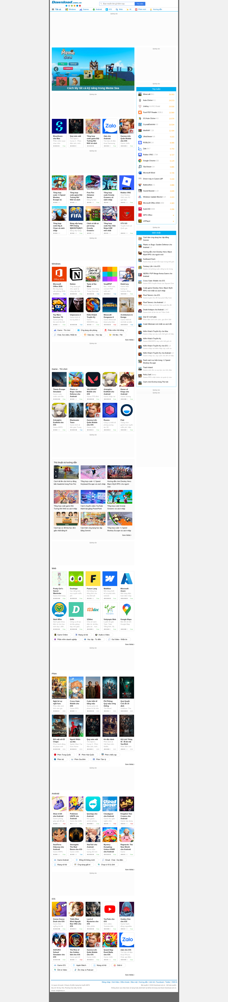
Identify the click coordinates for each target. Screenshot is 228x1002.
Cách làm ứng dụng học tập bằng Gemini (156, 238)
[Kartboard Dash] (140, 260)
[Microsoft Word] (140, 172)
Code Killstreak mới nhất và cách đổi (157, 324)
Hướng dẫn (143, 982)
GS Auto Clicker (150, 118)
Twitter (167, 982)
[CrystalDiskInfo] (140, 124)
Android (55, 793)
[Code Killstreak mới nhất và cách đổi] (140, 325)
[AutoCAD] (140, 209)
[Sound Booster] (140, 191)
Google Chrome (151, 161)
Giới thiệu (115, 982)
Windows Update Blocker (154, 197)
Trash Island (148, 367)
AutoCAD (149, 209)
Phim (54, 673)
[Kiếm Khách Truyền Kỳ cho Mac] (140, 332)
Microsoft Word (151, 173)
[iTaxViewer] (140, 166)
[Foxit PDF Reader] (140, 112)
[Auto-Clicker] (140, 100)
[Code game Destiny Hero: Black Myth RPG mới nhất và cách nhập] (140, 289)
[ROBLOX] (140, 142)
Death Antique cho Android (155, 310)
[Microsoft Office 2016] (140, 203)
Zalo (146, 149)
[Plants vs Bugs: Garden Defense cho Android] (140, 245)
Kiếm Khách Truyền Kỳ (152, 338)
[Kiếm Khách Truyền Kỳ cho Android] (140, 354)
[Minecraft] (140, 94)
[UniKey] (140, 106)
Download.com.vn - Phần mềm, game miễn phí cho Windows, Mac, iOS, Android (66, 3)
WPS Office (147, 215)
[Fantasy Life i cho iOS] (140, 267)
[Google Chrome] (140, 160)
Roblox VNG (150, 155)
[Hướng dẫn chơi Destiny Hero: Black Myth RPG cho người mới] (140, 253)
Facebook (160, 982)
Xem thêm (129, 340)
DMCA (174, 982)
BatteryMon (149, 185)
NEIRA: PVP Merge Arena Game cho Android (157, 274)
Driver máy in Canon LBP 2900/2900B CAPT (153, 179)
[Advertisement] (114, 31)
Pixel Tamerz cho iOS (151, 295)
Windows (56, 264)
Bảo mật (134, 982)
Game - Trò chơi (59, 369)
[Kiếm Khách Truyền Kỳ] (140, 339)
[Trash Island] (140, 368)
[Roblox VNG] (140, 154)
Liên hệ (152, 982)
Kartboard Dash (149, 259)
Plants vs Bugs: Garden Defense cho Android (157, 246)
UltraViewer (149, 136)
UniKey (151, 107)
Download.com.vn (160, 985)
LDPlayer (146, 221)
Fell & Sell (149, 375)
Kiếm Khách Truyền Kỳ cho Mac (155, 331)
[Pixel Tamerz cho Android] (140, 303)
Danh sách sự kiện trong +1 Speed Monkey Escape (156, 361)
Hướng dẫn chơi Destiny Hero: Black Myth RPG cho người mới (157, 253)
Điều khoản (125, 982)
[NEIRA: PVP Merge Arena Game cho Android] (140, 274)
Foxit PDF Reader (153, 112)
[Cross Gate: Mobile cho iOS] (140, 282)
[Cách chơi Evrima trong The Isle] (140, 383)
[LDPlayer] (140, 221)
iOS (53, 899)
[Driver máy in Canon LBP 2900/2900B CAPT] (140, 178)
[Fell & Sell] (140, 375)
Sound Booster (150, 191)
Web (54, 568)
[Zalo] (140, 148)
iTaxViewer (148, 167)
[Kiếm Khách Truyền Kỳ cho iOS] (140, 347)
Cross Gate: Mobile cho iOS (154, 281)
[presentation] (56, 69)
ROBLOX (148, 143)
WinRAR (148, 130)
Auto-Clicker (149, 100)
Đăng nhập (106, 982)
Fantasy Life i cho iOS (151, 266)
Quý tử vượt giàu (150, 317)
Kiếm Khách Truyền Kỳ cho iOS (157, 346)
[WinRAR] (140, 130)
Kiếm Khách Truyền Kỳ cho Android (158, 353)
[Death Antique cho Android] (140, 310)
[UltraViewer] (140, 136)
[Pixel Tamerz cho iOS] (140, 296)
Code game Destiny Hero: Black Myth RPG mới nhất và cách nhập (158, 289)
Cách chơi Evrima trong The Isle (155, 382)
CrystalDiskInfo (150, 124)
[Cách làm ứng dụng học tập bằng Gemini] (140, 238)
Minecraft (148, 94)
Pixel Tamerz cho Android (154, 302)
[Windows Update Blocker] (140, 197)
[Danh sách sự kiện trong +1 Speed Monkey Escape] (140, 361)
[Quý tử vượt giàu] (140, 318)
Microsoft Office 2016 (153, 204)
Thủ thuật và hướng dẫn (65, 462)
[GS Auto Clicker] (140, 118)
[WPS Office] (140, 215)
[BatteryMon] (140, 184)
